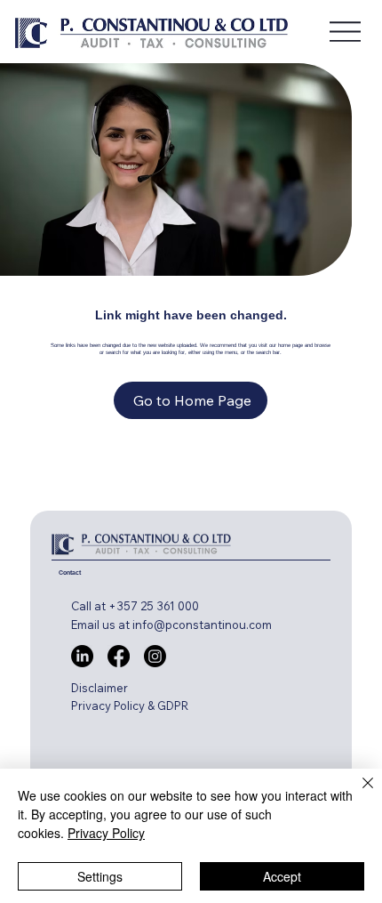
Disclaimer (99, 688)
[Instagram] (155, 656)
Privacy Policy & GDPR (129, 705)
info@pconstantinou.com (202, 624)
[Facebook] (118, 656)
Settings (100, 876)
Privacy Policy (106, 833)
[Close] (357, 793)
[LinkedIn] (82, 656)
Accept (282, 876)
